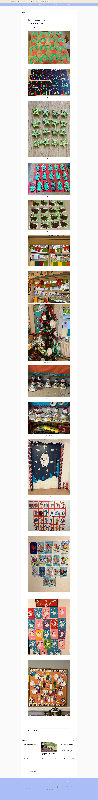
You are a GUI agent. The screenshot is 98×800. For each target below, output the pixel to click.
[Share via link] (36, 730)
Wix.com (33, 788)
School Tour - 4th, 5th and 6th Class (48, 754)
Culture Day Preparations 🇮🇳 (67, 745)
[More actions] (69, 20)
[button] (74, 12)
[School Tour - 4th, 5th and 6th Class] (49, 747)
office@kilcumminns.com (49, 789)
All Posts (23, 12)
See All (74, 740)
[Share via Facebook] (28, 730)
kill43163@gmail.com (50, 788)
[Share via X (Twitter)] (31, 730)
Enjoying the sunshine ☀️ (30, 744)
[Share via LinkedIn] (34, 730)
